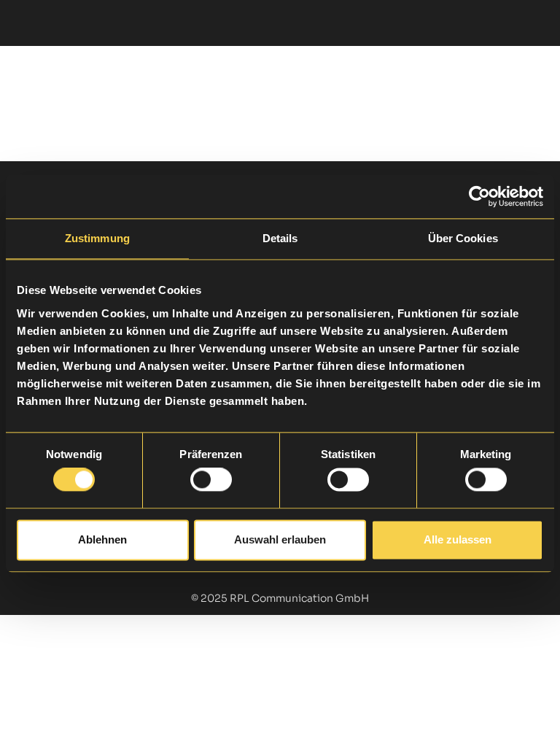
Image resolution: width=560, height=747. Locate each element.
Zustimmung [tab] (97, 238)
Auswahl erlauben (280, 539)
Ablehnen (102, 539)
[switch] (211, 480)
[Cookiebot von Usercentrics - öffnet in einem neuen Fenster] (479, 196)
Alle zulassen (457, 539)
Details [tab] (280, 238)
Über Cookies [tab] (463, 238)
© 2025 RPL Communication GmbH (280, 598)
